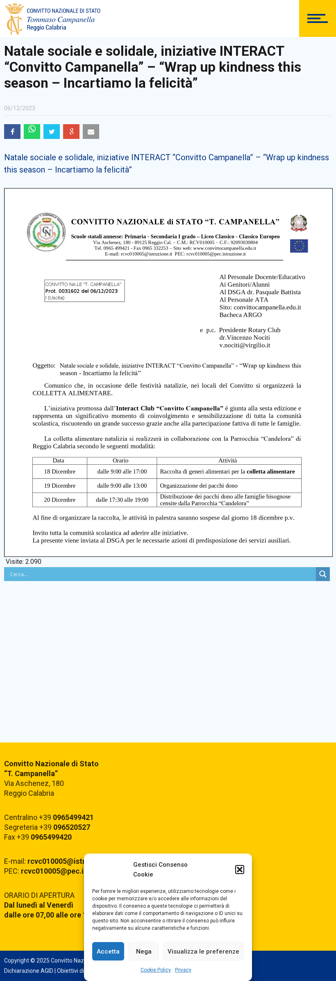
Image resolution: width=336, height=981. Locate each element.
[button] (240, 869)
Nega (144, 951)
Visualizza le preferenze (203, 951)
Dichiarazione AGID (28, 970)
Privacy (183, 970)
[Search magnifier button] (323, 574)
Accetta (108, 951)
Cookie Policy (156, 970)
